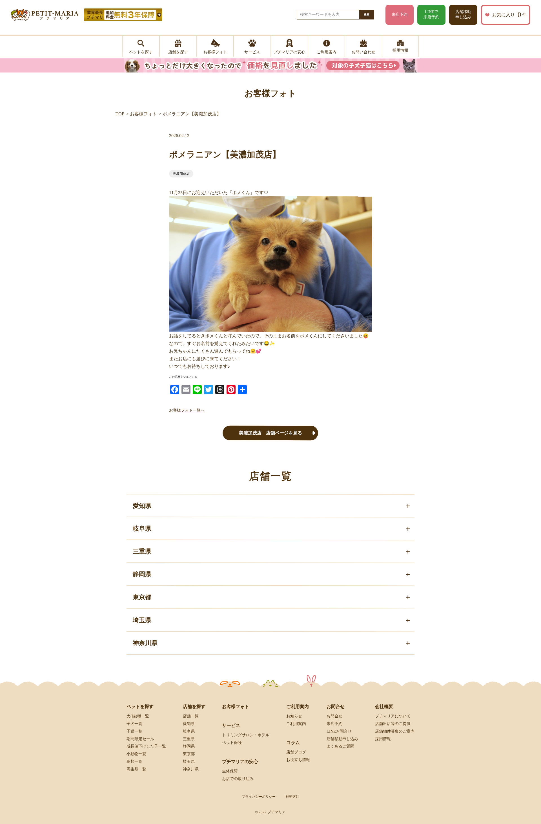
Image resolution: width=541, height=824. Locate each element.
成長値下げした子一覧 (146, 746)
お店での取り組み (238, 779)
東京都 (189, 754)
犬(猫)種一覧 (138, 716)
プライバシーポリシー (259, 797)
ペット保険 (232, 742)
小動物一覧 (136, 754)
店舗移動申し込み (463, 14)
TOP (120, 113)
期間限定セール (140, 739)
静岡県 (189, 746)
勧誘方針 (292, 797)
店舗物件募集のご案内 (394, 731)
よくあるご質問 (340, 746)
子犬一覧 (134, 724)
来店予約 (399, 14)
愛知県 (189, 724)
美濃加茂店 (181, 173)
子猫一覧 (134, 731)
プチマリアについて (393, 716)
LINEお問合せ (339, 731)
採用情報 (383, 739)
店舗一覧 (191, 716)
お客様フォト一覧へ (187, 410)
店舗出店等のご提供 (393, 724)
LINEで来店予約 (431, 14)
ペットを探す (140, 706)
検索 (366, 14)
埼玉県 (189, 761)
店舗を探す (194, 706)
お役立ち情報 (298, 760)
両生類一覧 (136, 769)
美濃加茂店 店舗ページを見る (270, 432)
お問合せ (334, 716)
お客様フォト (143, 113)
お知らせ (294, 716)
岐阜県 (189, 731)
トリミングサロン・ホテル (245, 735)
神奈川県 (191, 769)
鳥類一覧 (134, 761)
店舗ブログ (296, 752)
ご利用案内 (296, 724)
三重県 (189, 739)
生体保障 (230, 771)
